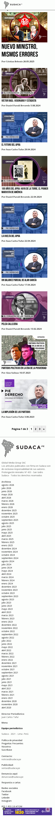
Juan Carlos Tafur (15, 149)
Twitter (5, 794)
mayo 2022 (7, 647)
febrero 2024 (8, 580)
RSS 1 (5, 806)
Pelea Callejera (10, 324)
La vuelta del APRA (11, 236)
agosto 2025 (8, 523)
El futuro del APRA (11, 144)
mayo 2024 (7, 570)
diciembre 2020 (9, 701)
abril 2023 (6, 612)
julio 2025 (6, 526)
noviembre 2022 (10, 628)
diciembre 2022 (9, 624)
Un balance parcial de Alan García (19, 280)
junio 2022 (7, 643)
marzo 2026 (7, 500)
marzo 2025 (7, 539)
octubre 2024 (8, 554)
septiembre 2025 (10, 519)
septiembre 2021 (10, 672)
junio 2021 (7, 682)
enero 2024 (7, 583)
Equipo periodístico (12, 728)
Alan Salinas (12, 373)
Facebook (6, 791)
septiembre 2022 (10, 634)
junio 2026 (7, 491)
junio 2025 (7, 529)
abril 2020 (6, 707)
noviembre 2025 (10, 513)
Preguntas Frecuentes (12, 743)
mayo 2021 (7, 685)
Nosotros (6, 746)
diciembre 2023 (9, 586)
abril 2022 (6, 650)
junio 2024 (7, 567)
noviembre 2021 (10, 666)
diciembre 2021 (9, 663)
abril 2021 (6, 688)
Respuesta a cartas (11, 782)
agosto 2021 (8, 675)
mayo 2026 (7, 494)
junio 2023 (7, 605)
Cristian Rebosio (14, 61)
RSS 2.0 (11, 806)
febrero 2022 (8, 656)
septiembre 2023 (10, 596)
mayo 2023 (7, 608)
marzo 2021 (7, 691)
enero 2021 (7, 698)
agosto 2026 (8, 484)
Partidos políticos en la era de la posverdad (24, 368)
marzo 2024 (7, 577)
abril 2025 (6, 535)
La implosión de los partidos (16, 412)
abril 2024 (6, 574)
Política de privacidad (12, 740)
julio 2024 (6, 564)
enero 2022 (7, 659)
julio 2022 (6, 640)
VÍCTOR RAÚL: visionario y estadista (19, 100)
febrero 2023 (8, 618)
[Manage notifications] (47, 809)
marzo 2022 (7, 653)
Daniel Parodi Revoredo (18, 105)
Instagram (7, 800)
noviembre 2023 (10, 589)
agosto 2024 (8, 561)
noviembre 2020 (10, 704)
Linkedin (6, 797)
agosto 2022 (8, 637)
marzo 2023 (7, 615)
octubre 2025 (8, 516)
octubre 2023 (8, 593)
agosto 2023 (8, 599)
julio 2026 (6, 488)
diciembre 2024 (9, 548)
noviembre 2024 (10, 551)
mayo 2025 (7, 532)
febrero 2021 (8, 694)
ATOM (19, 806)
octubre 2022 (8, 631)
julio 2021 (6, 678)
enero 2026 (7, 507)
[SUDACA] (13, 5)
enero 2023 (7, 621)
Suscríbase (7, 749)
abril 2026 (6, 497)
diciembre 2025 (9, 510)
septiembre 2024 (10, 558)
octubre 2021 (8, 669)
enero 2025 (7, 545)
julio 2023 (6, 602)
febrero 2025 (8, 542)
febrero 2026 (8, 504)
